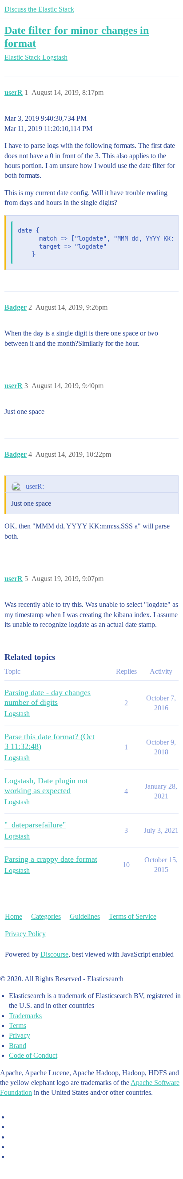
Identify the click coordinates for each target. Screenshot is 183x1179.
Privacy (19, 1035)
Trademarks (25, 1015)
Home (13, 916)
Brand (17, 1045)
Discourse (54, 954)
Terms (17, 1025)
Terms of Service (132, 916)
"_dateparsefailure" (35, 824)
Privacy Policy (25, 933)
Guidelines (85, 916)
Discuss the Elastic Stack (39, 9)
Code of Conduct (33, 1055)
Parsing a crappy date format (50, 859)
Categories (46, 916)
